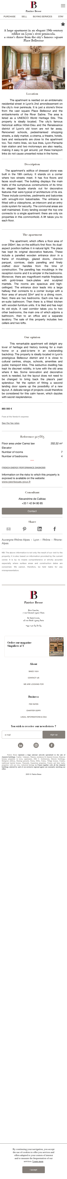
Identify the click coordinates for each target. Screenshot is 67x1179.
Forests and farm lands (56, 763)
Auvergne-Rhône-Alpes (16, 539)
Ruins (32, 761)
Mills (38, 761)
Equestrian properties (38, 763)
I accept (33, 1170)
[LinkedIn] (39, 528)
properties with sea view (11, 765)
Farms (43, 761)
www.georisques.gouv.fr (16, 481)
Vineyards (25, 763)
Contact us (33, 678)
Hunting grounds (22, 761)
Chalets (62, 761)
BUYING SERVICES (42, 16)
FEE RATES (33, 704)
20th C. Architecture (41, 759)
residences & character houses (47, 757)
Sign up (54, 734)
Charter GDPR (33, 710)
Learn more (38, 1161)
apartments (28, 759)
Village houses (52, 761)
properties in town (15, 759)
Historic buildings (58, 759)
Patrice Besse (12, 755)
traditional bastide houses (11, 763)
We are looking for (34, 684)
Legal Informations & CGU (34, 717)
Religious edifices (8, 761)
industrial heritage (27, 765)
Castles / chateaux (22, 757)
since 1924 (34, 671)
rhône (46, 539)
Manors (33, 757)
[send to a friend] (9, 528)
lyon (36, 539)
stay (60, 16)
